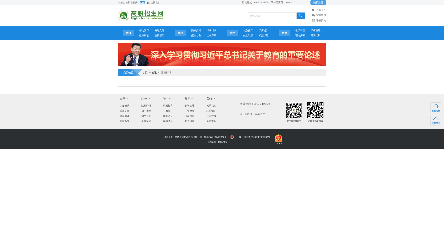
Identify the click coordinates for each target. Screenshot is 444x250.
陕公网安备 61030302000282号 (254, 137)
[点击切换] (153, 2)
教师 (284, 33)
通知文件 (159, 30)
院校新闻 (159, 35)
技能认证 (248, 35)
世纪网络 (222, 141)
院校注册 (318, 2)
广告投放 (211, 116)
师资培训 (316, 35)
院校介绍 (196, 30)
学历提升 (263, 30)
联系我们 (211, 111)
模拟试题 (263, 35)
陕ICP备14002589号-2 (215, 137)
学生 (232, 33)
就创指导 (248, 30)
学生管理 (316, 30)
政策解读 (144, 35)
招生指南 (211, 30)
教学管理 (300, 30)
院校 (180, 33)
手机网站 (321, 20)
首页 (144, 72)
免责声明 (211, 121)
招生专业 (196, 35)
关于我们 (211, 105)
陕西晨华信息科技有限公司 (188, 137)
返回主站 (321, 10)
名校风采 (211, 35)
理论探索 (300, 35)
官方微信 (321, 15)
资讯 (128, 33)
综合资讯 (144, 30)
